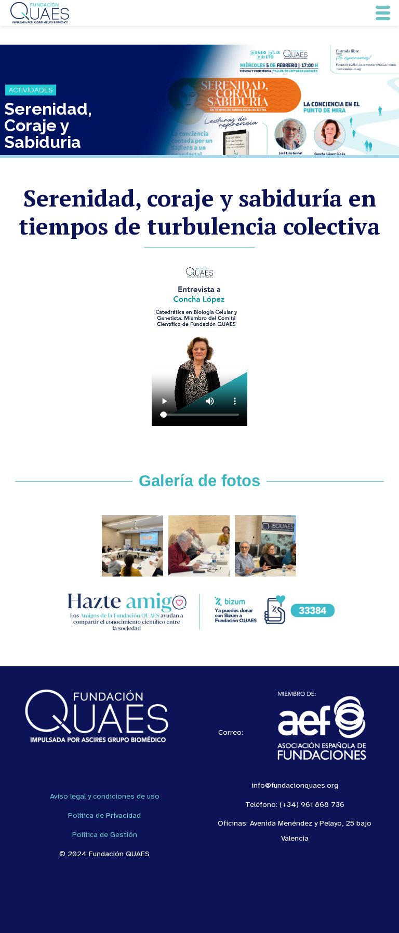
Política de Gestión (104, 834)
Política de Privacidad (104, 815)
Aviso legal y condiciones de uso (104, 796)
